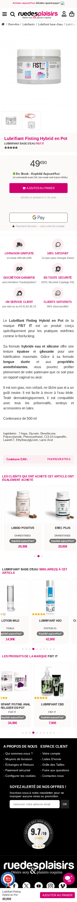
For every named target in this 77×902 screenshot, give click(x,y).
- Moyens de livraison (17, 759)
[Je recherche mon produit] (13, 14)
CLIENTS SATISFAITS (58, 302)
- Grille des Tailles (52, 764)
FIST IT (53, 656)
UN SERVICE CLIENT (19, 302)
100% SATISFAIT (57, 253)
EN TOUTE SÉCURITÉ (58, 277)
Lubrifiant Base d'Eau (24, 143)
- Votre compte (50, 753)
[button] (35, 556)
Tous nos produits (8, 14)
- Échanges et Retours (18, 764)
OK (65, 804)
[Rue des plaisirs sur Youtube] (38, 886)
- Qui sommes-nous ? (18, 753)
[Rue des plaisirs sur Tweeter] (26, 886)
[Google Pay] (38, 218)
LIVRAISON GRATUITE (19, 253)
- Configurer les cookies (19, 775)
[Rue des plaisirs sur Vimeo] (62, 886)
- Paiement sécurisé (16, 770)
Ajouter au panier (57, 895)
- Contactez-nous (52, 775)
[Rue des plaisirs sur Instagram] (50, 886)
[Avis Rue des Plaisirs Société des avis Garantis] (38, 834)
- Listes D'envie (50, 759)
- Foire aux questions (54, 770)
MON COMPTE (64, 14)
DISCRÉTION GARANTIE (19, 277)
